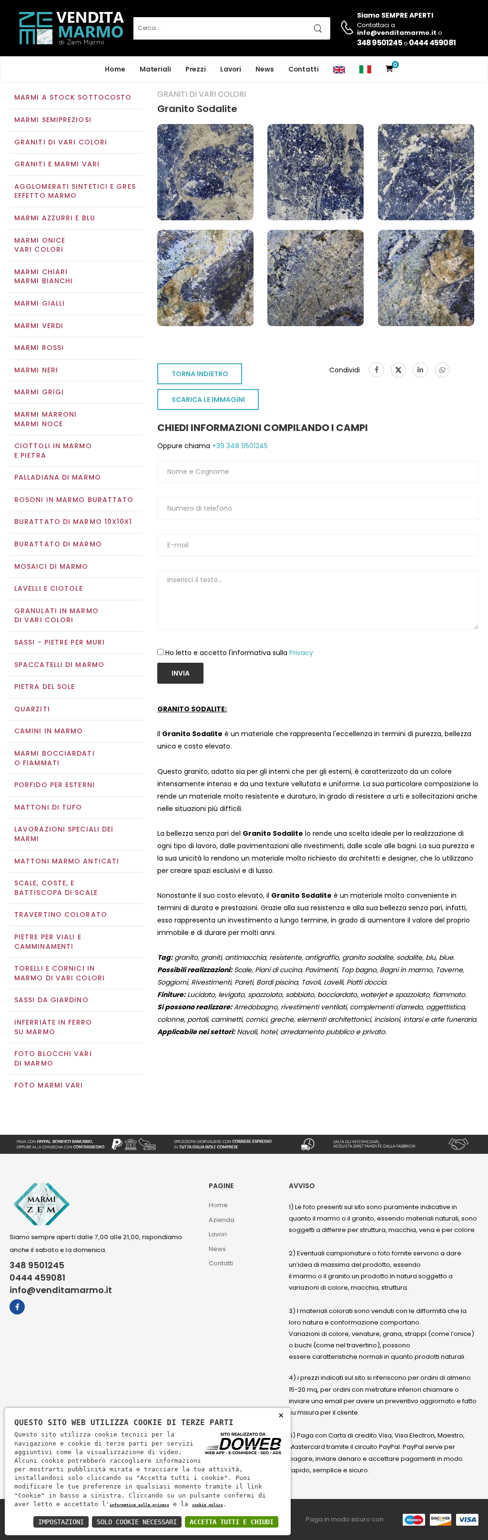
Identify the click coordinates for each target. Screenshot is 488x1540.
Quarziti (32, 709)
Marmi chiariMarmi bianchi (43, 276)
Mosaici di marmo (51, 566)
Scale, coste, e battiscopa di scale (56, 887)
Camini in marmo (48, 731)
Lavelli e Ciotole (48, 588)
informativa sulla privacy (139, 1504)
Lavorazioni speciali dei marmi (63, 833)
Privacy (301, 652)
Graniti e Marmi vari (57, 164)
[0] (389, 69)
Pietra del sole (44, 686)
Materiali (155, 69)
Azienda (221, 1219)
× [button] (281, 1415)
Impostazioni (61, 1522)
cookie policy (207, 1504)
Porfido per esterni (54, 785)
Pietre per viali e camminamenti (47, 941)
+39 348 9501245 (239, 446)
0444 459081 (432, 42)
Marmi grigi (39, 392)
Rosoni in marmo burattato (74, 499)
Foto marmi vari (48, 1085)
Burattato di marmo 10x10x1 (73, 521)
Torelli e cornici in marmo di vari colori (59, 973)
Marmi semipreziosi (53, 119)
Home (115, 69)
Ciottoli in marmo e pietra (53, 450)
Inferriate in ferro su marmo (53, 1027)
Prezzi (195, 69)
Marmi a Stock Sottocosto (73, 97)
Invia (181, 673)
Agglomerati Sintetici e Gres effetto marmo (75, 191)
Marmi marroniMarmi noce (45, 419)
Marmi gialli (39, 303)
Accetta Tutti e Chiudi (232, 1522)
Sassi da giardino (51, 1000)
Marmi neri (36, 370)
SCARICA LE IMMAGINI (208, 399)
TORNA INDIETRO (200, 374)
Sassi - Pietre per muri (59, 642)
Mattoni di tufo (48, 807)
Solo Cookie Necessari (137, 1522)
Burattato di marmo (58, 544)
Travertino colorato (60, 914)
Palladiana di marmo (57, 477)
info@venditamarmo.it (61, 1290)
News (264, 69)
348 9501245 (379, 42)
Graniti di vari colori (60, 142)
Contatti (303, 69)
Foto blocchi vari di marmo (53, 1058)
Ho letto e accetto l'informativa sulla (239, 652)
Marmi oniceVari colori (39, 245)
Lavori (230, 69)
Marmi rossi (39, 347)
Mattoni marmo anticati (66, 861)
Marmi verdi (38, 325)
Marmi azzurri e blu (54, 218)
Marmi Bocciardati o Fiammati (54, 758)
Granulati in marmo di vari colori (56, 615)
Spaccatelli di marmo (59, 664)
